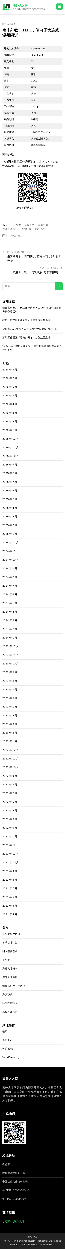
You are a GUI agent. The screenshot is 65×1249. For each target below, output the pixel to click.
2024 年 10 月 (10, 560)
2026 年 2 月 (9, 421)
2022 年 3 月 (9, 819)
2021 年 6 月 (9, 897)
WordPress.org (10, 1057)
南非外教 (43, 225)
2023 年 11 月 (10, 655)
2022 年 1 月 (9, 836)
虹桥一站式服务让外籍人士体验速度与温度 (26, 320)
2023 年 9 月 (9, 672)
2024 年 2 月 (9, 629)
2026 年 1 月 (9, 430)
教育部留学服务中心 (13, 1173)
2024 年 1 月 (9, 637)
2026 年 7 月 (9, 378)
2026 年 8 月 (9, 369)
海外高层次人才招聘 (13, 986)
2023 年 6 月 (9, 698)
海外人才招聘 (10, 968)
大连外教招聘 (10, 229)
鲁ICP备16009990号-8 (15, 1190)
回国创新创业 (10, 951)
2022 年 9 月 (9, 776)
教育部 (6, 1164)
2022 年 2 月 (9, 828)
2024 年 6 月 (9, 594)
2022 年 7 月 (9, 793)
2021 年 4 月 (9, 914)
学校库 (6, 1221)
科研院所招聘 (10, 1003)
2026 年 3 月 (9, 413)
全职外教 (29, 225)
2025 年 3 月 (9, 516)
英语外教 (40, 229)
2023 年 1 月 (9, 741)
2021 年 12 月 (10, 845)
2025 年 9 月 (9, 464)
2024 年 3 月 (9, 620)
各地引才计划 (10, 942)
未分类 (6, 960)
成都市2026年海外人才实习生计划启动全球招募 (29, 329)
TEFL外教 (16, 225)
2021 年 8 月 (9, 880)
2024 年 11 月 (10, 551)
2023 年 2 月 (9, 732)
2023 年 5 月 (9, 707)
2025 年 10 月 (10, 456)
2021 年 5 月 (9, 905)
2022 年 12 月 (10, 750)
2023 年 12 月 (10, 646)
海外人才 (19, 1221)
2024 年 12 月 (10, 542)
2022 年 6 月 (9, 802)
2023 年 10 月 (10, 663)
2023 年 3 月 (9, 724)
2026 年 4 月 (9, 404)
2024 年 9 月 (9, 568)
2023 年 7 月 (9, 689)
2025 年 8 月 (9, 473)
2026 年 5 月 (9, 395)
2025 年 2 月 (9, 525)
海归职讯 (7, 994)
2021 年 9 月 (9, 871)
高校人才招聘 (10, 1012)
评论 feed (7, 1048)
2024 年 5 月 (9, 603)
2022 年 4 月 (9, 810)
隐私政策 (32, 1237)
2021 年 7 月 (9, 888)
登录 (4, 1031)
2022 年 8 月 (9, 784)
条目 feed (7, 1040)
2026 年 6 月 (9, 387)
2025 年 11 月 (10, 447)
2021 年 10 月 (10, 862)
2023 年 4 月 (9, 715)
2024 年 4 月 (9, 611)
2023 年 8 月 (9, 681)
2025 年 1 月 (9, 534)
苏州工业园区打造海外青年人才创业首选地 (26, 337)
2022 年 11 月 (10, 758)
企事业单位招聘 (11, 934)
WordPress (48, 1244)
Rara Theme (20, 1244)
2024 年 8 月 (9, 577)
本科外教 (26, 229)
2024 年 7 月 (9, 586)
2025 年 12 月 (10, 439)
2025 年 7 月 (9, 482)
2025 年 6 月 (9, 490)
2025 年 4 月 (9, 508)
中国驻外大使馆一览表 (15, 1181)
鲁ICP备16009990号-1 (15, 1199)
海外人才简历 (9, 24)
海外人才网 (20, 5)
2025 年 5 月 (9, 499)
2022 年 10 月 (10, 767)
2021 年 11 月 (10, 854)
